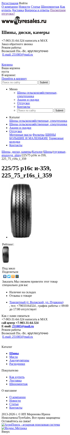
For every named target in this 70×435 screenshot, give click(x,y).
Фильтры (38, 134)
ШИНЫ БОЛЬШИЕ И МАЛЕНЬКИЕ (32, 136)
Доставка (18, 10)
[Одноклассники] (13, 276)
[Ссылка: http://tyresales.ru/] (24, 24)
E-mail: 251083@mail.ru (17, 54)
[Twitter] (9, 276)
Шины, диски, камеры (16, 151)
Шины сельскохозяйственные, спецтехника (38, 120)
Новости (24, 6)
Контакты (23, 106)
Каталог (37, 151)
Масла (13, 356)
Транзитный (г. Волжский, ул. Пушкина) (36, 302)
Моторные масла (20, 134)
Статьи (35, 6)
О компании (10, 6)
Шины (48, 151)
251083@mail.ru (23, 326)
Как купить (16, 377)
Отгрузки (23, 103)
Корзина (7, 64)
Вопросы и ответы (37, 10)
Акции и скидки (28, 99)
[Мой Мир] (17, 276)
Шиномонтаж (50, 6)
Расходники (17, 363)
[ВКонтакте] (5, 276)
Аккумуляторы (19, 360)
